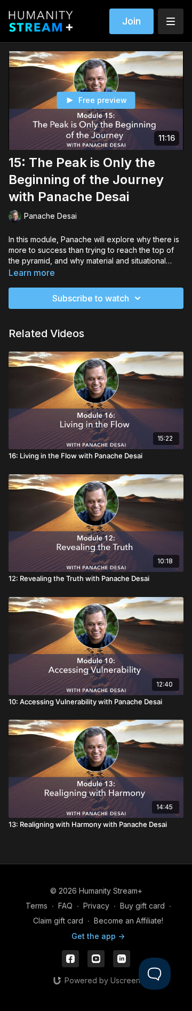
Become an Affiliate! (128, 920)
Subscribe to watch (90, 298)
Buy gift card (142, 905)
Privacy (96, 905)
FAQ (65, 905)
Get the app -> (98, 936)
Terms (36, 905)
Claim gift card (58, 920)
